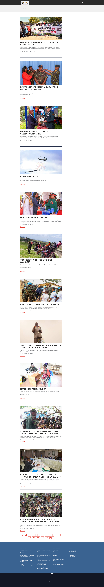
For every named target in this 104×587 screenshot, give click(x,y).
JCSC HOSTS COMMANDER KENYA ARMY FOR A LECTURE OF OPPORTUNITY (41, 347)
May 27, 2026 (24, 224)
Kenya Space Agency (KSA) (41, 567)
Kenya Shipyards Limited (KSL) (42, 564)
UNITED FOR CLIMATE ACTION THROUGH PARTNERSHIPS (39, 43)
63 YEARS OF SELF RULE (31, 176)
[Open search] (82, 3)
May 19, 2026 (24, 310)
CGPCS (54, 554)
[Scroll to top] (52, 573)
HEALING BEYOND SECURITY (33, 389)
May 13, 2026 (24, 483)
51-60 (29, 537)
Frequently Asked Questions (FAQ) (59, 564)
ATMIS (54, 552)
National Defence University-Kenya (26, 550)
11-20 (46, 535)
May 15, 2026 (24, 353)
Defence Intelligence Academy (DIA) (26, 565)
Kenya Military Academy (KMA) (25, 556)
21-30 (50, 535)
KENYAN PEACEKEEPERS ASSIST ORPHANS (39, 304)
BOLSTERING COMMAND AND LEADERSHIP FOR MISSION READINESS (40, 88)
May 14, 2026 (24, 439)
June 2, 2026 (23, 181)
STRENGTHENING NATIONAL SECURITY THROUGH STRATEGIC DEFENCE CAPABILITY (40, 476)
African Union (55, 555)
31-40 (54, 535)
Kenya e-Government (56, 556)
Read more (22, 98)
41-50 (59, 535)
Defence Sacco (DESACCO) (41, 565)
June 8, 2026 (23, 51)
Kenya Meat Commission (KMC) (42, 563)
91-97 (47, 537)
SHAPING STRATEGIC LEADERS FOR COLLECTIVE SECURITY (36, 133)
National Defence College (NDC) (25, 553)
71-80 (38, 537)
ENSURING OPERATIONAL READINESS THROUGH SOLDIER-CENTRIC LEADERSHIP (39, 520)
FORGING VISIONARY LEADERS (34, 217)
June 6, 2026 (23, 96)
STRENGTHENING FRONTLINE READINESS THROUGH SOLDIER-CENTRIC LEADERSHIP (39, 432)
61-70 (34, 537)
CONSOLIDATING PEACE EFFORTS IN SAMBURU (36, 261)
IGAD (54, 551)
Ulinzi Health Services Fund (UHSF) (42, 568)
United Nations (55, 550)
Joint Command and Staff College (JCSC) (27, 555)
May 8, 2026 (23, 528)
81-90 (43, 537)
